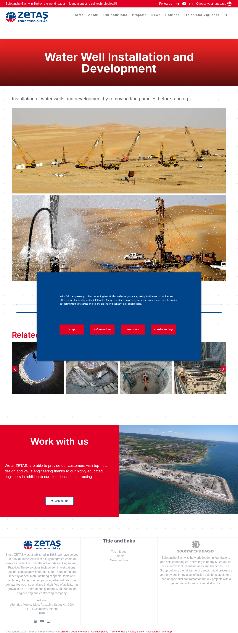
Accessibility (153, 631)
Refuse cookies (102, 329)
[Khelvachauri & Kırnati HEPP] (146, 368)
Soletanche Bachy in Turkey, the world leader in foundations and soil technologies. (60, 3)
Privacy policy (136, 631)
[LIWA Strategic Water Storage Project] (92, 368)
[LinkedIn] (35, 621)
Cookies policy (99, 631)
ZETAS (64, 631)
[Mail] (48, 621)
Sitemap (167, 631)
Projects (118, 556)
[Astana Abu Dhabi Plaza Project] (200, 368)
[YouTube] (42, 621)
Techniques (118, 551)
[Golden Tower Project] (38, 368)
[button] (226, 15)
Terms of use (118, 631)
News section (119, 560)
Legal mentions (80, 631)
